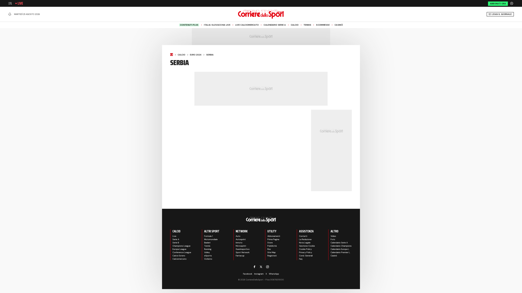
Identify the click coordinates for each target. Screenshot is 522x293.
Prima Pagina (273, 239)
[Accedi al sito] (512, 3)
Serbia (210, 55)
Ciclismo (208, 259)
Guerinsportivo (243, 249)
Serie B (176, 242)
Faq (300, 259)
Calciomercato (180, 259)
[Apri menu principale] (10, 3)
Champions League (181, 246)
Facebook (247, 274)
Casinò (339, 25)
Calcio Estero (179, 255)
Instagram (259, 274)
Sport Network (242, 252)
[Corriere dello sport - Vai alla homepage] (261, 14)
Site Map (271, 252)
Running (207, 249)
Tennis (307, 25)
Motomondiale (211, 239)
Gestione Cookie (307, 246)
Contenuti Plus (189, 25)
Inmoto (239, 242)
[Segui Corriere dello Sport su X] (261, 266)
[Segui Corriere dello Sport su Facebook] (254, 266)
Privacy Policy (305, 252)
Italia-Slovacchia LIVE (217, 25)
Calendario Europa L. (340, 249)
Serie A (176, 239)
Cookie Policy (305, 249)
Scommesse (323, 25)
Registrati (272, 255)
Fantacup (240, 255)
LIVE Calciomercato (247, 25)
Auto (238, 236)
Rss (269, 249)
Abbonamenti (273, 236)
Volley (207, 252)
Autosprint (241, 239)
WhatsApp (274, 274)
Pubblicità (272, 246)
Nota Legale (304, 242)
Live (20, 3)
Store (270, 242)
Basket (207, 242)
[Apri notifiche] (9, 14)
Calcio (295, 25)
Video (333, 236)
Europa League (179, 249)
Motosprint (241, 246)
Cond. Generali (306, 255)
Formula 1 (208, 236)
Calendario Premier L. (340, 252)
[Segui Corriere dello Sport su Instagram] (267, 266)
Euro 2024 (195, 55)
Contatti (303, 236)
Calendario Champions (341, 246)
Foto (333, 239)
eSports (208, 255)
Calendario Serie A (275, 25)
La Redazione (305, 239)
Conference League (182, 252)
